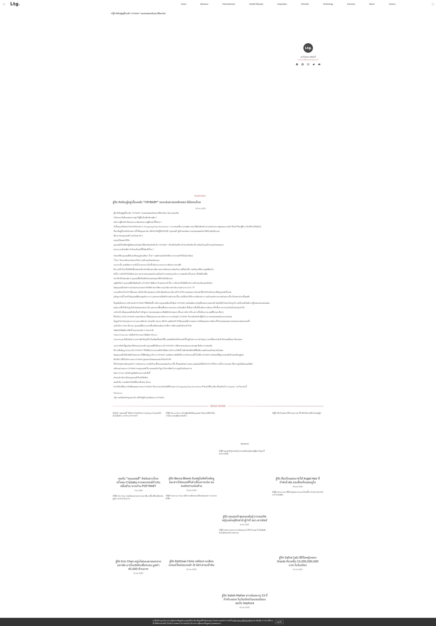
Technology (328, 4)
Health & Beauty (256, 4)
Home (183, 4)
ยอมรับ (279, 622)
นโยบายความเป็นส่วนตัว (242, 620)
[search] (432, 4)
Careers (392, 4)
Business (204, 4)
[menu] (4, 4)
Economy (351, 4)
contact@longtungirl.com (308, 59)
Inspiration (282, 4)
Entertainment (229, 4)
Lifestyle (305, 4)
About (372, 4)
